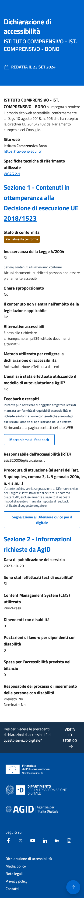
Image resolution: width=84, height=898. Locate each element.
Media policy (16, 866)
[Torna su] (73, 887)
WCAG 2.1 (12, 174)
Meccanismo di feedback (29, 439)
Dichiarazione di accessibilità (29, 858)
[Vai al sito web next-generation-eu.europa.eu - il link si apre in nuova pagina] (28, 769)
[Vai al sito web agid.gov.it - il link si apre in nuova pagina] (32, 809)
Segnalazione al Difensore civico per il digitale (42, 519)
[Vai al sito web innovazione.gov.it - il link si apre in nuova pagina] (37, 790)
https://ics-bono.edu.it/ (23, 151)
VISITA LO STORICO (70, 734)
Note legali (14, 873)
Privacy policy (17, 881)
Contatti (12, 888)
